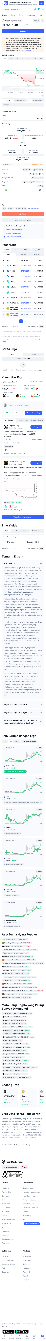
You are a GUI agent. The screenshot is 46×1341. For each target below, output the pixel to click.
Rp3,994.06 (16, 1043)
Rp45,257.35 (20, 1067)
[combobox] (23, 105)
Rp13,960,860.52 (17, 1033)
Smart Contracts (21, 208)
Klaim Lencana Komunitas (14, 237)
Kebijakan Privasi (29, 1196)
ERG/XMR (24, 314)
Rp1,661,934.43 (17, 1030)
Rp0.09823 (16, 1060)
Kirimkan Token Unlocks (13, 233)
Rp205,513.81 (17, 1047)
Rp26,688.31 (15, 1023)
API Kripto (5, 1212)
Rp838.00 (15, 1017)
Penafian (26, 1212)
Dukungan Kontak (8, 1264)
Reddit (25, 1276)
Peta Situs (5, 1243)
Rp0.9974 (17, 1077)
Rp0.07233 (15, 1050)
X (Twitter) (27, 1256)
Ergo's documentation (24, 50)
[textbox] (25, 407)
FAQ (3, 1268)
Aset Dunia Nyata (8, 1219)
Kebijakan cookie (29, 1204)
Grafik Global (6, 1223)
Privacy (10, 208)
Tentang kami (28, 1188)
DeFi (4, 208)
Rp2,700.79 (15, 1064)
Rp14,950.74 (14, 1057)
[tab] (30, 100)
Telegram (26, 1264)
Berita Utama (6, 1204)
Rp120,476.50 (15, 1020)
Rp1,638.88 (13, 1040)
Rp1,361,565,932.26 (18, 1013)
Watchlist (5, 1235)
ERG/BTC (24, 287)
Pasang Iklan (6, 1192)
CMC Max (5, 1200)
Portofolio (5, 1231)
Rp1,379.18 (15, 1070)
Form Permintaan (8, 1260)
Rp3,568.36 (15, 1074)
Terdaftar (5, 1256)
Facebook (26, 1272)
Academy (5, 1188)
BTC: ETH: (15, 9)
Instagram (26, 1268)
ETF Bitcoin (6, 1208)
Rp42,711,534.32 (18, 1027)
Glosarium (5, 1272)
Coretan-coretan (8, 1239)
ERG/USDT (25, 265)
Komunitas (27, 1260)
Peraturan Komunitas (30, 1208)
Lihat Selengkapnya (36, 382)
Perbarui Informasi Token (14, 229)
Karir (24, 1219)
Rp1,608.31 (17, 1054)
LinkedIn (26, 1280)
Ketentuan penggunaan (31, 1192)
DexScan (5, 1215)
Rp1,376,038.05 (19, 1037)
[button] (17, 321)
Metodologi (27, 1215)
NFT (3, 1227)
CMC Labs (6, 1196)
